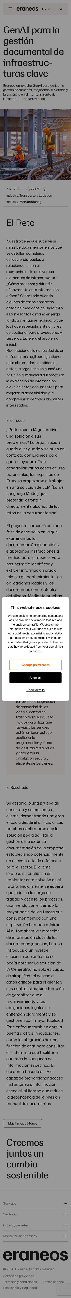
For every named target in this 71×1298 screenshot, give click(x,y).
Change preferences (36, 665)
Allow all (35, 677)
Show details (35, 690)
